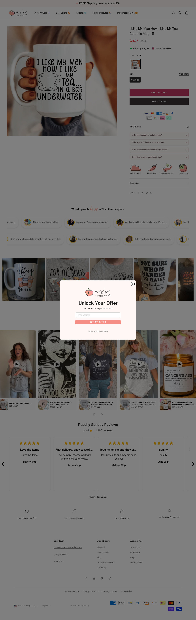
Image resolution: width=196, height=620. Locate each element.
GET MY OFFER (98, 322)
